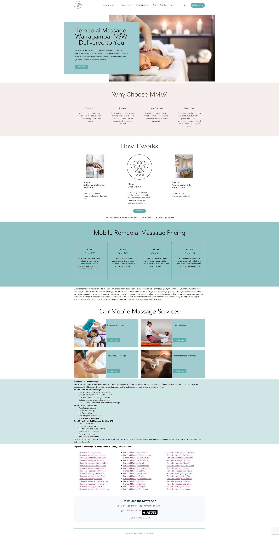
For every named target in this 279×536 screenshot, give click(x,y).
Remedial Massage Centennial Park (137, 479)
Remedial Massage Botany (134, 471)
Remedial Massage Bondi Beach (136, 466)
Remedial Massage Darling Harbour (94, 463)
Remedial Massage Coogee (134, 487)
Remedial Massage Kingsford (178, 476)
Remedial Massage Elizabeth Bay (180, 466)
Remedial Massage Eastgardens (180, 458)
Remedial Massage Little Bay (178, 481)
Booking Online (197, 5)
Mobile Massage (108, 5)
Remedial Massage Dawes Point (92, 468)
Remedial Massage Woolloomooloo (94, 489)
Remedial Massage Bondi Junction (137, 468)
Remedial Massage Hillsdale (178, 468)
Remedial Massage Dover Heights (180, 453)
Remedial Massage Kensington (179, 471)
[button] (109, 5)
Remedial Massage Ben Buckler (136, 460)
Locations (125, 5)
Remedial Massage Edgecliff (178, 463)
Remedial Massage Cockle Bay (92, 460)
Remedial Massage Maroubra (178, 489)
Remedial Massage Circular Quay (93, 458)
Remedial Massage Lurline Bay (179, 484)
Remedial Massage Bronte (133, 476)
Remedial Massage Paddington (135, 489)
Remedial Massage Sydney (90, 453)
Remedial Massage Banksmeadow (137, 455)
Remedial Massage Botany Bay (135, 473)
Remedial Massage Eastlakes (178, 460)
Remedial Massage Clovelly (134, 484)
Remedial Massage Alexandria (135, 453)
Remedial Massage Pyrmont (91, 479)
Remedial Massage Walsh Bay (92, 487)
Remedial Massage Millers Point (92, 476)
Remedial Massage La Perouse (179, 479)
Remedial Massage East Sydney (92, 471)
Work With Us (141, 5)
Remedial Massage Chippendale (92, 455)
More (173, 5)
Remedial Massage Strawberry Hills (94, 481)
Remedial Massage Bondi (133, 463)
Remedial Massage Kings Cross (179, 473)
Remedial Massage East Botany (179, 455)
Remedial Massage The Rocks (92, 484)
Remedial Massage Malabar (178, 487)
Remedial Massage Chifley (133, 481)
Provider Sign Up (159, 5)
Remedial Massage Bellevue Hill (136, 458)
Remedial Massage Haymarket (92, 473)
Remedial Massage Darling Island (93, 466)
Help (183, 5)
